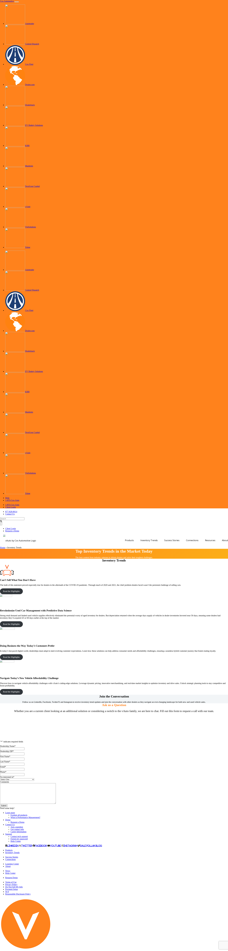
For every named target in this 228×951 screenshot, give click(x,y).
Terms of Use (10, 882)
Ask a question (17, 827)
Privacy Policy (11, 884)
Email (3, 767)
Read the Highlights (11, 591)
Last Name (5, 761)
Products (129, 540)
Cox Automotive (7, 1)
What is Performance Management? (25, 817)
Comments (4, 782)
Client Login (10, 507)
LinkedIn (12, 846)
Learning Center (12, 864)
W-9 (7, 892)
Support (8, 834)
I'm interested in (7, 777)
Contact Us (10, 514)
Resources (210, 540)
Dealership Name (8, 746)
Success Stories (171, 540)
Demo (7, 820)
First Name (5, 756)
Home (2, 547)
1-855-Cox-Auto (12, 500)
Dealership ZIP (7, 751)
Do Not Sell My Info (14, 887)
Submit (3, 806)
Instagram (70, 846)
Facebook (41, 846)
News (7, 871)
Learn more (10, 813)
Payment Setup (11, 889)
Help (7, 498)
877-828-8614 (11, 511)
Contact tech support (19, 836)
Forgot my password (19, 839)
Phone (3, 772)
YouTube (55, 846)
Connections (192, 540)
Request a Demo (12, 531)
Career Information (18, 832)
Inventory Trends (149, 540)
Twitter (26, 846)
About (225, 540)
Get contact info (17, 829)
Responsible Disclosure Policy (18, 894)
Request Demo (11, 878)
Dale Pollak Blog (91, 846)
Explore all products (19, 815)
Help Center (16, 841)
